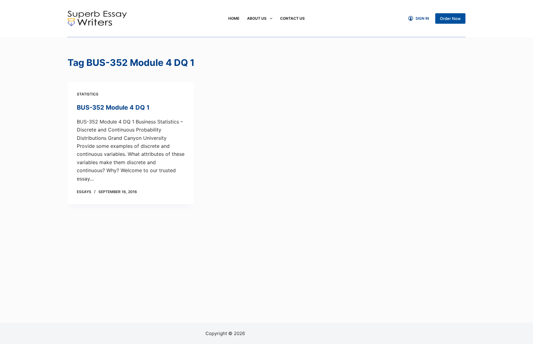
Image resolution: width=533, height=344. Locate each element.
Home (233, 18)
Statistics (87, 94)
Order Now (450, 18)
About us (256, 18)
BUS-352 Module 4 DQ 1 (113, 107)
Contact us (292, 18)
